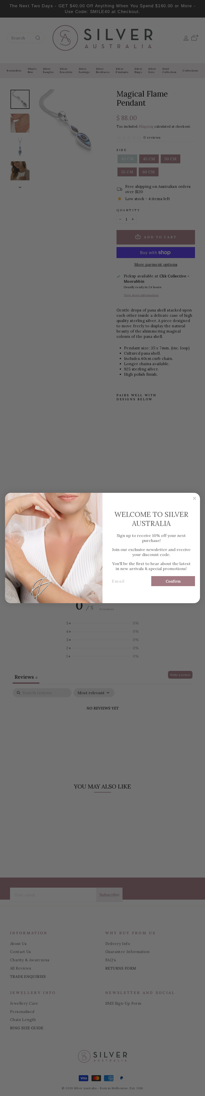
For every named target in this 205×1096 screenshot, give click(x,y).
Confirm (173, 581)
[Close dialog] (195, 498)
